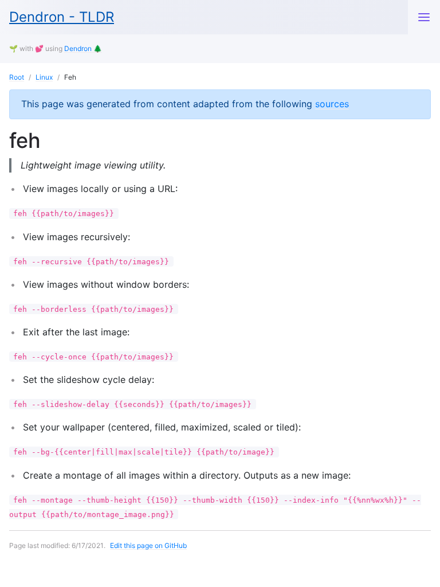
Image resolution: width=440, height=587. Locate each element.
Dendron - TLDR (61, 17)
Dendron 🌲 (83, 48)
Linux (44, 77)
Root (16, 77)
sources (332, 103)
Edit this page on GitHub (148, 545)
